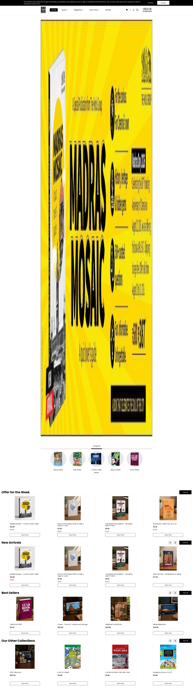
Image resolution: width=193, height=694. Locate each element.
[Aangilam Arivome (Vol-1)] (168, 657)
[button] (131, 10)
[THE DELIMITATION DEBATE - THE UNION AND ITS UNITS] (120, 508)
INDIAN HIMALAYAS (159, 624)
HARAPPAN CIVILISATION (113, 624)
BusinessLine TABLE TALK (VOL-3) (165, 524)
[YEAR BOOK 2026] (25, 609)
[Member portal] (134, 10)
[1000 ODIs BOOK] (25, 657)
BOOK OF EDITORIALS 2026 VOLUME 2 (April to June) (71, 525)
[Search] (127, 10)
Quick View (24, 535)
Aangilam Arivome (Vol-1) (162, 672)
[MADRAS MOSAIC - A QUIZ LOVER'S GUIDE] (25, 508)
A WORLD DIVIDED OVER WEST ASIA (117, 672)
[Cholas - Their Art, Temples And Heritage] (73, 609)
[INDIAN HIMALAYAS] (168, 609)
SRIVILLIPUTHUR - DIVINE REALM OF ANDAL (167, 574)
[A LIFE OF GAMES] (73, 657)
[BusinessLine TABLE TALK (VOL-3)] (168, 508)
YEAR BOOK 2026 (16, 624)
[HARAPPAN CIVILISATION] (120, 609)
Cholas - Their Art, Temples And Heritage (73, 624)
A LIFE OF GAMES (63, 672)
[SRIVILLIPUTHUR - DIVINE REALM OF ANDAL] (168, 558)
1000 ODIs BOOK (15, 672)
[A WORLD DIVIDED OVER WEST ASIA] (120, 657)
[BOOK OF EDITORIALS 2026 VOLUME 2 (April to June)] (73, 508)
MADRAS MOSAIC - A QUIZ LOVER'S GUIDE (24, 524)
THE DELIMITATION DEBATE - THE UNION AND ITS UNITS (118, 525)
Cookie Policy (35, 4)
